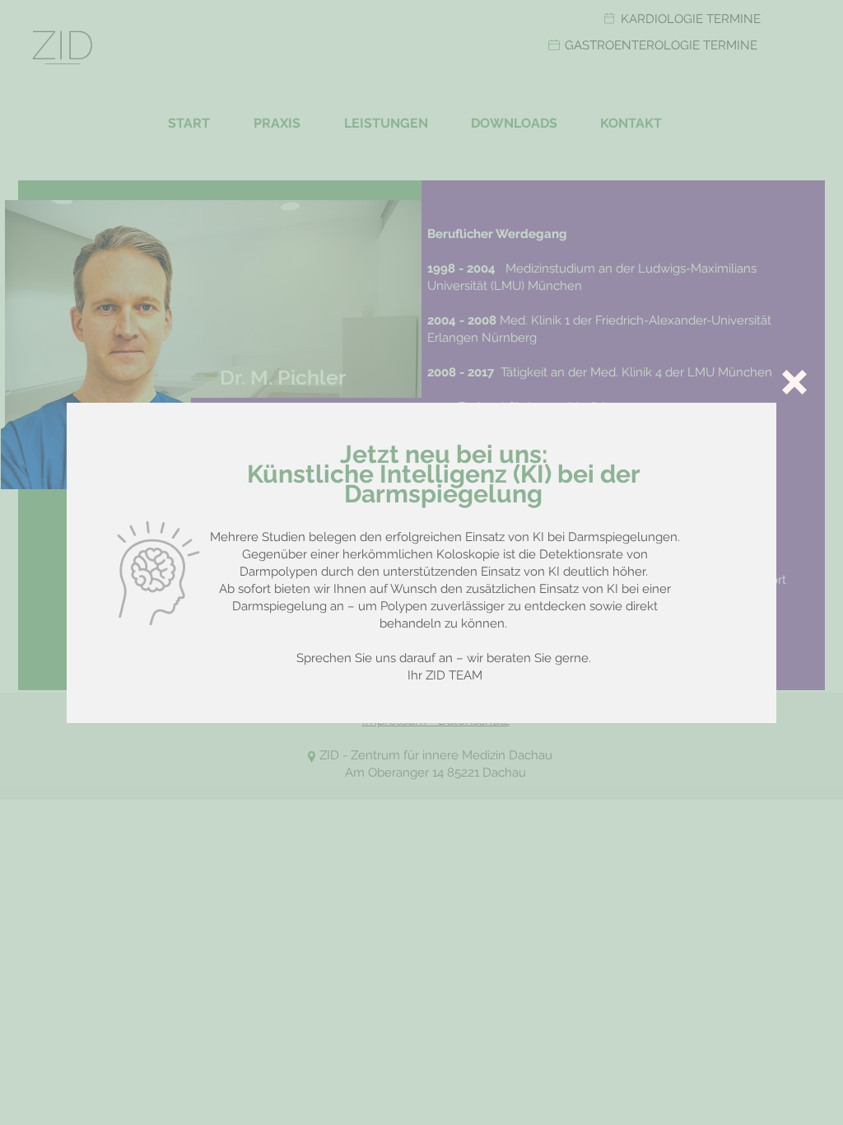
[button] (794, 382)
